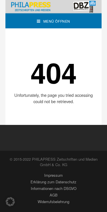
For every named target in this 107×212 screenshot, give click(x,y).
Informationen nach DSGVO (53, 188)
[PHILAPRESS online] (53, 6)
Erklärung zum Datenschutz (53, 181)
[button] (10, 201)
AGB (54, 195)
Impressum (53, 175)
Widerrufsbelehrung (53, 201)
